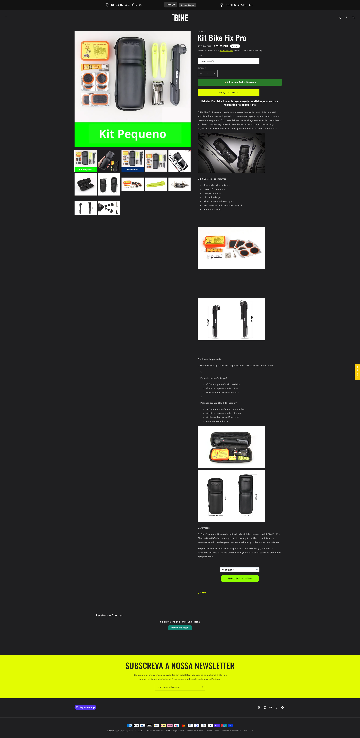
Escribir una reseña (180, 627)
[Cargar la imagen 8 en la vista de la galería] (133, 184)
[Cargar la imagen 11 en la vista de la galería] (86, 208)
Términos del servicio (194, 731)
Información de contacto (231, 731)
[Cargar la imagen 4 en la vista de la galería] (156, 161)
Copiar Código (187, 5)
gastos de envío (226, 50)
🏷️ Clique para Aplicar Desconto (240, 82)
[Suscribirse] (202, 687)
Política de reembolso (155, 731)
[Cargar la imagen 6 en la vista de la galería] (86, 184)
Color (200, 55)
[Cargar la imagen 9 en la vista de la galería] (156, 184)
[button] (6, 18)
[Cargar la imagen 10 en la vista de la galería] (179, 184)
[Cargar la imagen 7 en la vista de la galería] (109, 184)
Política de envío (212, 731)
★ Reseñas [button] (357, 371)
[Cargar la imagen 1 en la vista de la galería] (86, 161)
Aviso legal (248, 731)
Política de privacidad (175, 731)
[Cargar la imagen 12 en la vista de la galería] (109, 208)
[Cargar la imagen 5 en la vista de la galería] (179, 161)
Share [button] (203, 593)
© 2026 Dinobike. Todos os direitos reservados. (125, 731)
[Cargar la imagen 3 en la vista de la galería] (133, 161)
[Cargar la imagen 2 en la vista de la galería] (109, 161)
